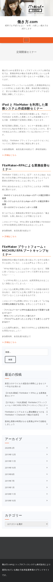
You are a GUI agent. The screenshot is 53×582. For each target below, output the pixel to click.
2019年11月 (10, 461)
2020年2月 (10, 448)
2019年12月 (10, 454)
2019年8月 (10, 474)
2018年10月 (10, 500)
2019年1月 (10, 487)
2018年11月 (10, 494)
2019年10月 (10, 467)
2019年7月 (10, 481)
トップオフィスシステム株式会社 (30, 564)
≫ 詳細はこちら (9, 155)
